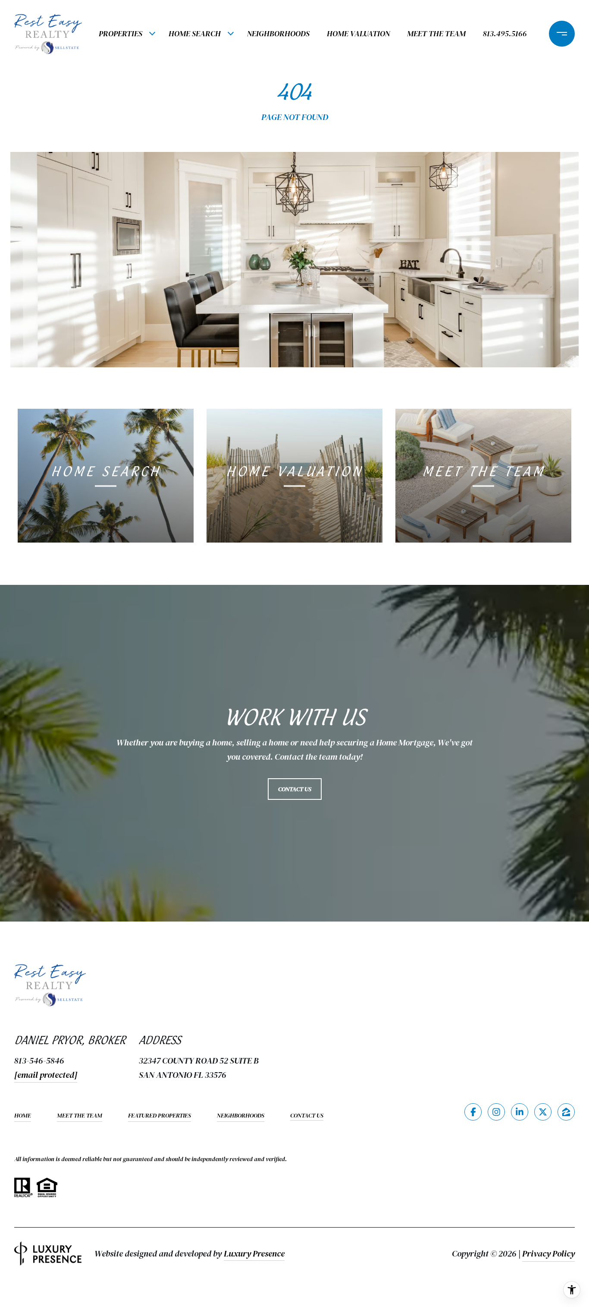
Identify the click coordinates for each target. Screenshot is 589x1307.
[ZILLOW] (566, 1112)
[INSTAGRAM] (496, 1112)
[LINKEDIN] (519, 1112)
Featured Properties (159, 1115)
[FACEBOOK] (473, 1112)
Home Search (195, 33)
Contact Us (306, 1116)
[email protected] (45, 1075)
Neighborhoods (278, 33)
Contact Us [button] (294, 789)
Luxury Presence (254, 1253)
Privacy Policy (548, 1253)
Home (22, 1115)
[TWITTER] (542, 1112)
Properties (120, 33)
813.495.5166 (505, 33)
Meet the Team (436, 33)
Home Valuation (358, 33)
